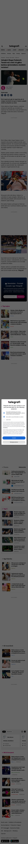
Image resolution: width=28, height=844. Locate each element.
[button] (14, 420)
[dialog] (14, 422)
